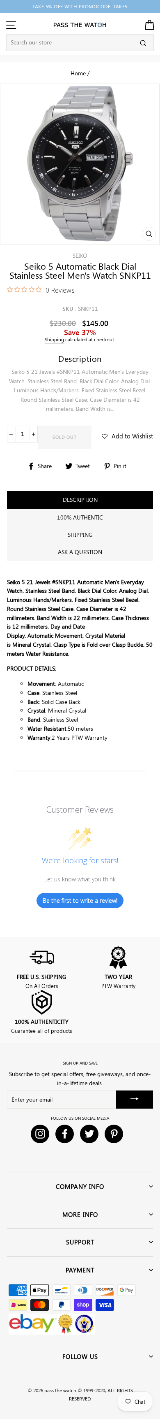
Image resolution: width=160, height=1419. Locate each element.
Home (78, 73)
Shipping (54, 339)
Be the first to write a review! (80, 900)
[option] (80, 6)
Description (80, 499)
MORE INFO (80, 1214)
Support (80, 1242)
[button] (127, 436)
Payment (80, 1270)
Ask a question (80, 552)
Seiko (80, 255)
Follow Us (80, 1356)
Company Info (80, 1186)
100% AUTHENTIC (80, 517)
